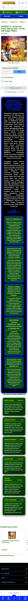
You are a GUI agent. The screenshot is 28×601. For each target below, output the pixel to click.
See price (4, 549)
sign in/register (12, 92)
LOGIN (21, 16)
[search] (14, 7)
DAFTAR (7, 16)
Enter (19, 71)
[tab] (7, 555)
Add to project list (15, 88)
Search (3, 7)
